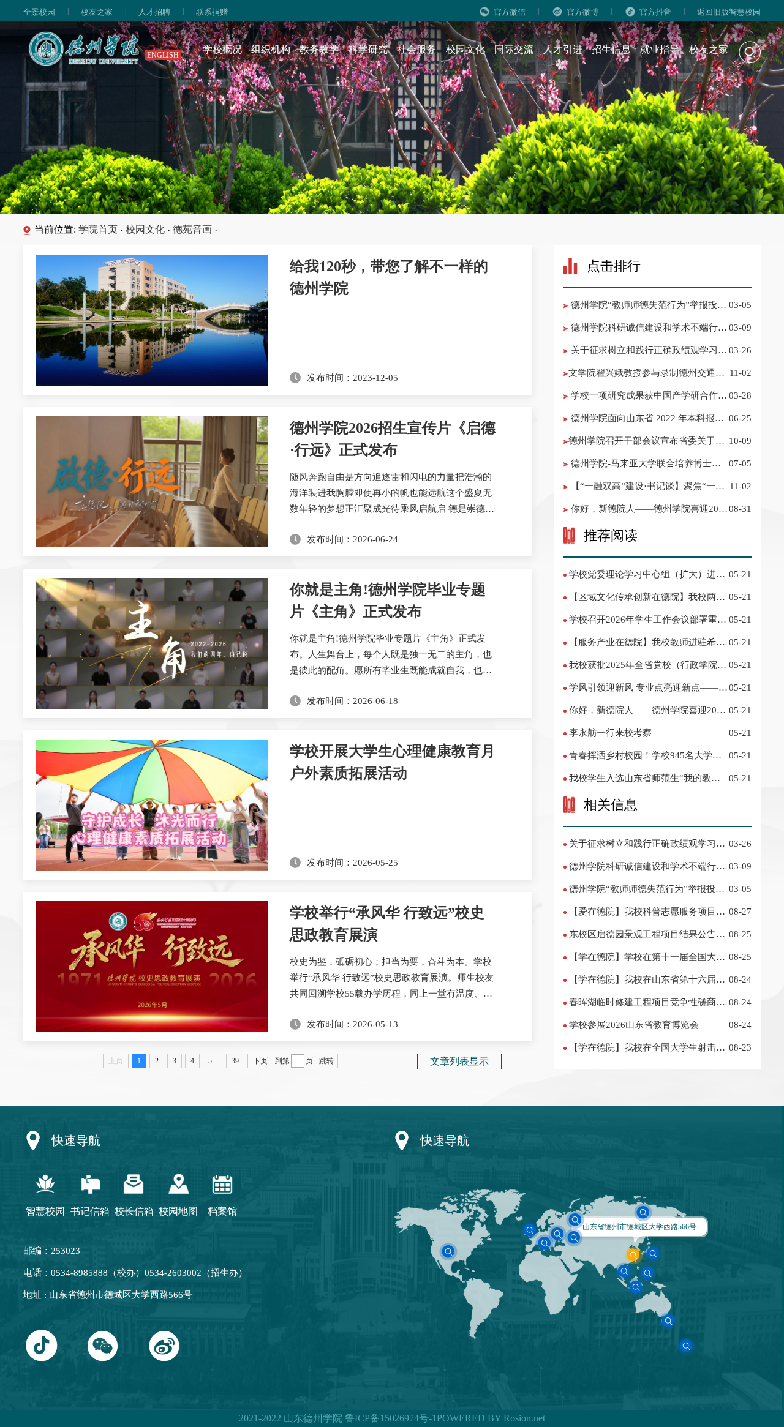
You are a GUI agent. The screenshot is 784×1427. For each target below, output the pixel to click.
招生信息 (611, 49)
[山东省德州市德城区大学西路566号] (634, 1254)
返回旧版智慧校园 (729, 12)
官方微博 (582, 12)
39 (235, 1061)
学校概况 (222, 49)
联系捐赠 (212, 12)
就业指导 (659, 49)
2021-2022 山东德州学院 (290, 1418)
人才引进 (562, 49)
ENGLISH (163, 55)
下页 (260, 1061)
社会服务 (416, 49)
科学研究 (368, 49)
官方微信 (510, 12)
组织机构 (270, 49)
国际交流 (513, 49)
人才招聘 (154, 12)
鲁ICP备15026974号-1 (389, 1418)
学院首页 (98, 229)
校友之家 (97, 12)
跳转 (326, 1061)
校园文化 (465, 49)
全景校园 (39, 12)
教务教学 (319, 49)
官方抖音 (655, 12)
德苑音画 (192, 229)
